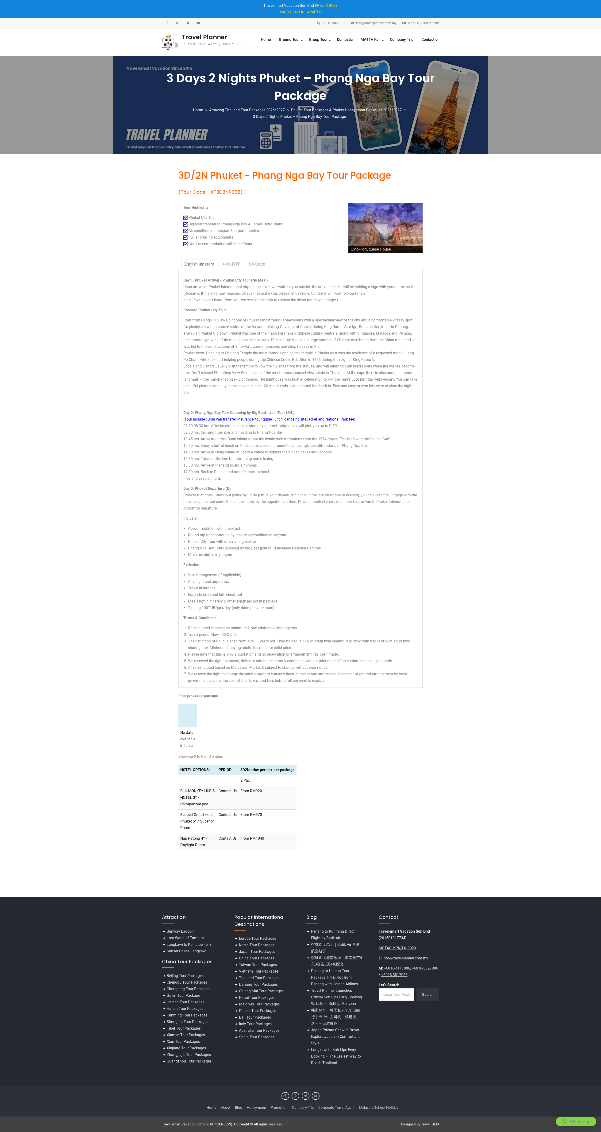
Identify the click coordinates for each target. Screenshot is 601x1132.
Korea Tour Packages (256, 945)
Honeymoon (256, 1107)
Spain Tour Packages (256, 1037)
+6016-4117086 (397, 968)
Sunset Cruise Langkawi (187, 951)
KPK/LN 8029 (326, 5)
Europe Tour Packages (257, 938)
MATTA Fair (371, 39)
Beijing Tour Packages (185, 976)
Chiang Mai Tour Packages (261, 991)
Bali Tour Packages (255, 1017)
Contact (427, 39)
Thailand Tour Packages (259, 978)
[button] (576, 1121)
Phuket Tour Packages (257, 1010)
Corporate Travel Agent (336, 1107)
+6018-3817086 (394, 975)
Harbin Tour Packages (185, 1008)
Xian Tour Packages (183, 1041)
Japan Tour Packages (257, 951)
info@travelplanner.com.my (376, 23)
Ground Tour (289, 39)
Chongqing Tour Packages (188, 989)
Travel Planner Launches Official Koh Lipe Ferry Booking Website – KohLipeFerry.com (336, 997)
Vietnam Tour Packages (258, 971)
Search (428, 994)
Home (266, 39)
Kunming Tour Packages (187, 1015)
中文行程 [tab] (231, 264)
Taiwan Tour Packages (258, 964)
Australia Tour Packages (259, 1030)
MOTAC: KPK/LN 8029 (397, 948)
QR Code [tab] (257, 264)
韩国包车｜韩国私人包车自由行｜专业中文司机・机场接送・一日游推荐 (335, 1017)
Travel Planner (204, 37)
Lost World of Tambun (185, 938)
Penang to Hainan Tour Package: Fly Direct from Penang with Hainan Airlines (334, 977)
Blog (238, 1107)
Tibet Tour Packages (184, 1028)
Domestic (345, 39)
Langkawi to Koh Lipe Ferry (189, 944)
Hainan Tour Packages (185, 1002)
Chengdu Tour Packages (187, 982)
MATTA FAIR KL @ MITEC (300, 12)
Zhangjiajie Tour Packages (189, 1054)
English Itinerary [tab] (199, 264)
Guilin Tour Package (183, 995)
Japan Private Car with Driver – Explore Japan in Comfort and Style (337, 1036)
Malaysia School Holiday (378, 1107)
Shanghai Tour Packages (187, 1022)
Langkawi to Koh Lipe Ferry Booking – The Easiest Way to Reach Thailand (336, 1056)
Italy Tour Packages (255, 1024)
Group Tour (318, 39)
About (225, 1107)
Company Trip (401, 39)
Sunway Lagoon (180, 931)
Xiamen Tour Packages (186, 1035)
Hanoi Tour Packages (256, 997)
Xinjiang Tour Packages (186, 1048)
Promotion (279, 1107)
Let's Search (389, 985)
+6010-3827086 (333, 23)
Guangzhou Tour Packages (189, 1061)
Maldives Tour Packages (259, 1004)
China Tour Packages (256, 958)
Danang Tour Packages (258, 984)
